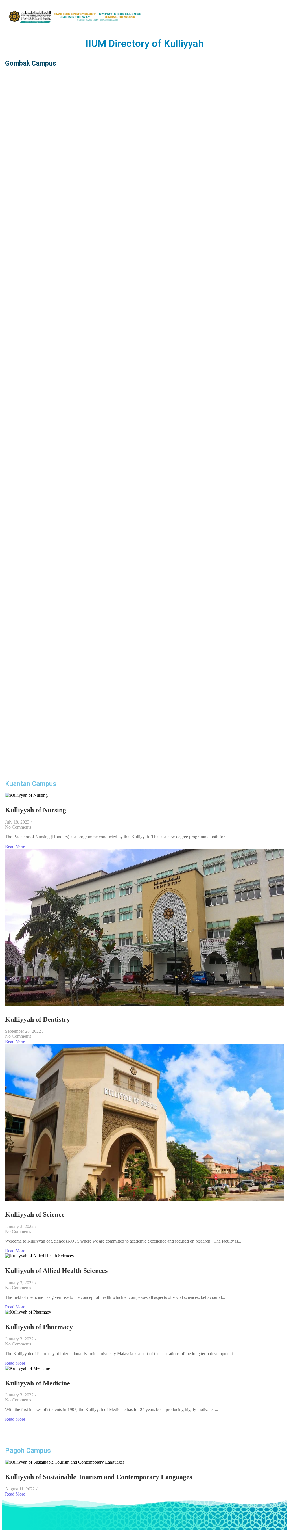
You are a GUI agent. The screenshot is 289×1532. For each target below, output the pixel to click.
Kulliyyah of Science (35, 1214)
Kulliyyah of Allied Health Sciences (56, 1270)
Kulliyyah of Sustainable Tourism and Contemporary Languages (98, 1477)
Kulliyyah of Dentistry (37, 1019)
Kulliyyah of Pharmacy (39, 1327)
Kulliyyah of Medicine (37, 1383)
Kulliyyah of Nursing (35, 810)
